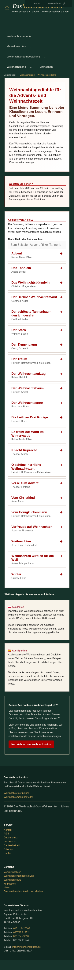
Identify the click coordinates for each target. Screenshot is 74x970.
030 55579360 (21, 936)
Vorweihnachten (12, 872)
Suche (7, 853)
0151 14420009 (21, 928)
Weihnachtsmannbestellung (19, 875)
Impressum (10, 841)
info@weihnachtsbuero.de (26, 946)
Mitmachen (10, 883)
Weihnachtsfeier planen (16, 793)
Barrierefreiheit (12, 845)
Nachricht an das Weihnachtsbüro (31, 744)
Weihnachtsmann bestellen (18, 797)
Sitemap (8, 849)
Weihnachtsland (27, 75)
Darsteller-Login (57, 3)
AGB (6, 833)
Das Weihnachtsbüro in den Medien (23, 891)
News (7, 887)
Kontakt (38, 3)
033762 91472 (21, 932)
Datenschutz (11, 837)
